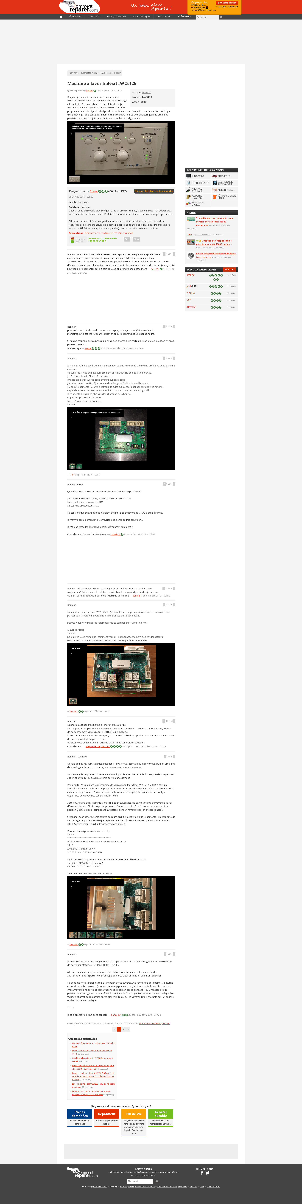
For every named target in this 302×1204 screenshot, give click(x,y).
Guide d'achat (164, 16)
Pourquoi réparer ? (219, 225)
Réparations (75, 16)
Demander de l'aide (227, 3)
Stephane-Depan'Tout (98, 746)
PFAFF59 (191, 292)
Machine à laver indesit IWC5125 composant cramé (92, 1060)
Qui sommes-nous (99, 1186)
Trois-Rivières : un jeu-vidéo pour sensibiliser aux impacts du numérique (214, 222)
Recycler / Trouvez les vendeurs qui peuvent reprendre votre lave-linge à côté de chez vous (134, 1127)
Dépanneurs (94, 16)
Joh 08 (137, 595)
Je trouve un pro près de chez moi (106, 1122)
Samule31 (74, 711)
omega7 (191, 274)
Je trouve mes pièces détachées (80, 1122)
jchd (189, 285)
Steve (94, 191)
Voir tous (230, 269)
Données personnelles (167, 1186)
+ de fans (198, 7)
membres (198, 5)
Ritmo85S (191, 306)
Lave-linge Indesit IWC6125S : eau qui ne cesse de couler (93, 1085)
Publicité (193, 1186)
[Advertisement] (151, 42)
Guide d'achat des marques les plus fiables (160, 1122)
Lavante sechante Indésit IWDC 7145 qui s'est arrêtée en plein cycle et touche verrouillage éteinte (93, 1076)
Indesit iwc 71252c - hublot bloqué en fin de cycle (92, 1052)
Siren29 (89, 91)
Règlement (182, 1186)
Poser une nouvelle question (154, 1023)
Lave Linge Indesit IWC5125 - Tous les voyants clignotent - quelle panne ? (93, 1067)
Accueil (81, 6)
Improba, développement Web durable (137, 1186)
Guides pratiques (141, 16)
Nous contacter (213, 1186)
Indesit (146, 92)
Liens (189, 234)
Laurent (73, 475)
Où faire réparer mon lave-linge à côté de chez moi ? (94, 1045)
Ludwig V (115, 534)
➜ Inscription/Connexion (227, 6)
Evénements (184, 16)
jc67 (189, 299)
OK (156, 1181)
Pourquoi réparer (116, 16)
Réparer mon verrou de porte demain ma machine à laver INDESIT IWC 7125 (91, 1093)
